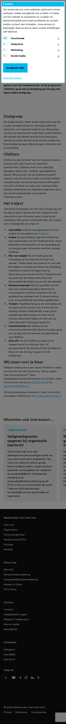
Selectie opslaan (12, 78)
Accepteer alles (15, 68)
